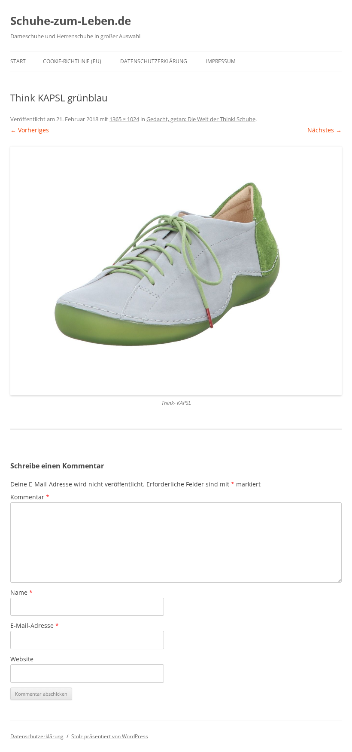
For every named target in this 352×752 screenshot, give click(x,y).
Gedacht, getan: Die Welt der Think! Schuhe (200, 119)
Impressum (221, 61)
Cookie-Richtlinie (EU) (72, 61)
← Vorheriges (29, 130)
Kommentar (29, 497)
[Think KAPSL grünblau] (176, 271)
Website (21, 659)
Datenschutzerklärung (153, 61)
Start (18, 61)
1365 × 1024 (124, 119)
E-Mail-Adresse (34, 625)
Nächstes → (324, 130)
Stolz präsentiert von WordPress (109, 736)
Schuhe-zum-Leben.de (70, 20)
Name (21, 592)
